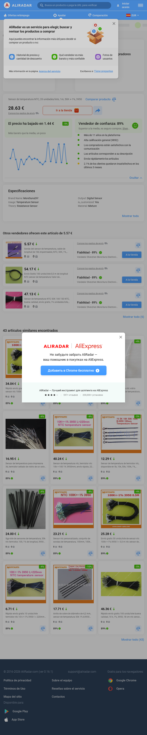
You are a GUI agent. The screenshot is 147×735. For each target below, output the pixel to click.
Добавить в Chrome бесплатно (71, 370)
